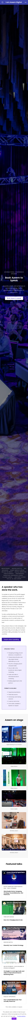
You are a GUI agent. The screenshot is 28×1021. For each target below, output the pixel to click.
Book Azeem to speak (14, 298)
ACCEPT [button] (14, 1018)
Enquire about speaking (11, 639)
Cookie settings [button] (21, 1016)
